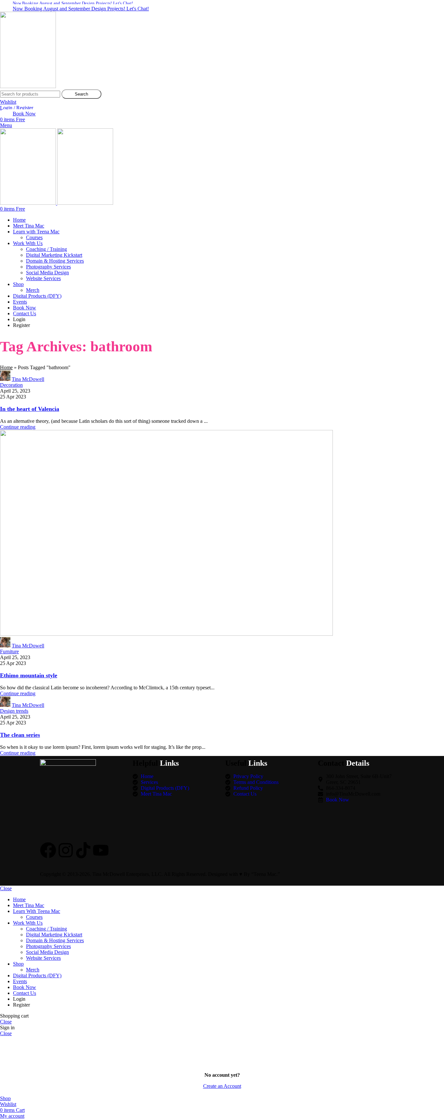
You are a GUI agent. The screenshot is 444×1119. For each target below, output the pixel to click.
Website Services (43, 278)
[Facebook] (48, 850)
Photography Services (48, 266)
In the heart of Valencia (29, 409)
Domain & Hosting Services (55, 261)
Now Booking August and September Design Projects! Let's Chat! (81, 8)
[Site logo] (28, 86)
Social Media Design (47, 272)
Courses (34, 237)
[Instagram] (66, 850)
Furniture (9, 651)
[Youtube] (101, 850)
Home (6, 367)
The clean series (20, 735)
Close (6, 888)
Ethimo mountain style (28, 675)
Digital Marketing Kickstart (54, 255)
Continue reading (17, 427)
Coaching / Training (46, 249)
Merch (32, 290)
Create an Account (222, 1086)
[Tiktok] (83, 850)
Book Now (24, 113)
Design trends (14, 711)
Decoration (11, 385)
